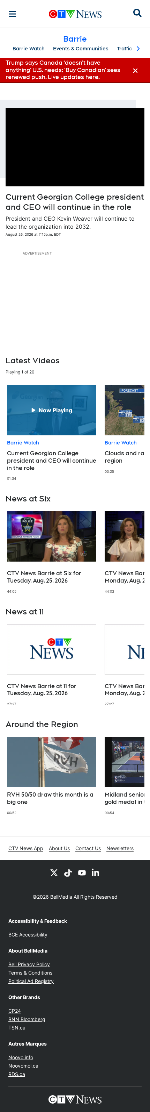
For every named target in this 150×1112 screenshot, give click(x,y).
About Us (59, 848)
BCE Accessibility (27, 935)
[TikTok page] (68, 872)
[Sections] (13, 14)
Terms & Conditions (30, 973)
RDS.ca (16, 1074)
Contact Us (88, 848)
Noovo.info (20, 1057)
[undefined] (51, 433)
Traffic (124, 48)
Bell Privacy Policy (29, 964)
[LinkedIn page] (96, 872)
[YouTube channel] (82, 872)
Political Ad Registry (31, 981)
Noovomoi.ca (23, 1066)
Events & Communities (80, 48)
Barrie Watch (29, 48)
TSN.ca (16, 1028)
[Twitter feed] (54, 872)
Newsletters (120, 848)
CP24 (14, 1011)
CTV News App (25, 848)
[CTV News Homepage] (75, 14)
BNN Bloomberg (26, 1019)
